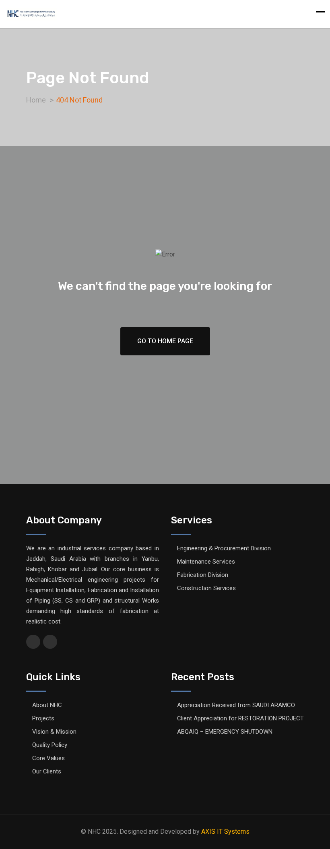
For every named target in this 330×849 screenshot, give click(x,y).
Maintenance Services (206, 561)
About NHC (47, 705)
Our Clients (46, 771)
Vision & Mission (54, 731)
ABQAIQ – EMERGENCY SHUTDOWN (224, 731)
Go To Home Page (165, 341)
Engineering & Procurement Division (224, 548)
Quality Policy (49, 745)
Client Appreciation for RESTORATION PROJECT (240, 718)
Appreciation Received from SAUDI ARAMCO (236, 705)
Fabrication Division (202, 574)
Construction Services (206, 588)
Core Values (48, 758)
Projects (43, 718)
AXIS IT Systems (225, 831)
